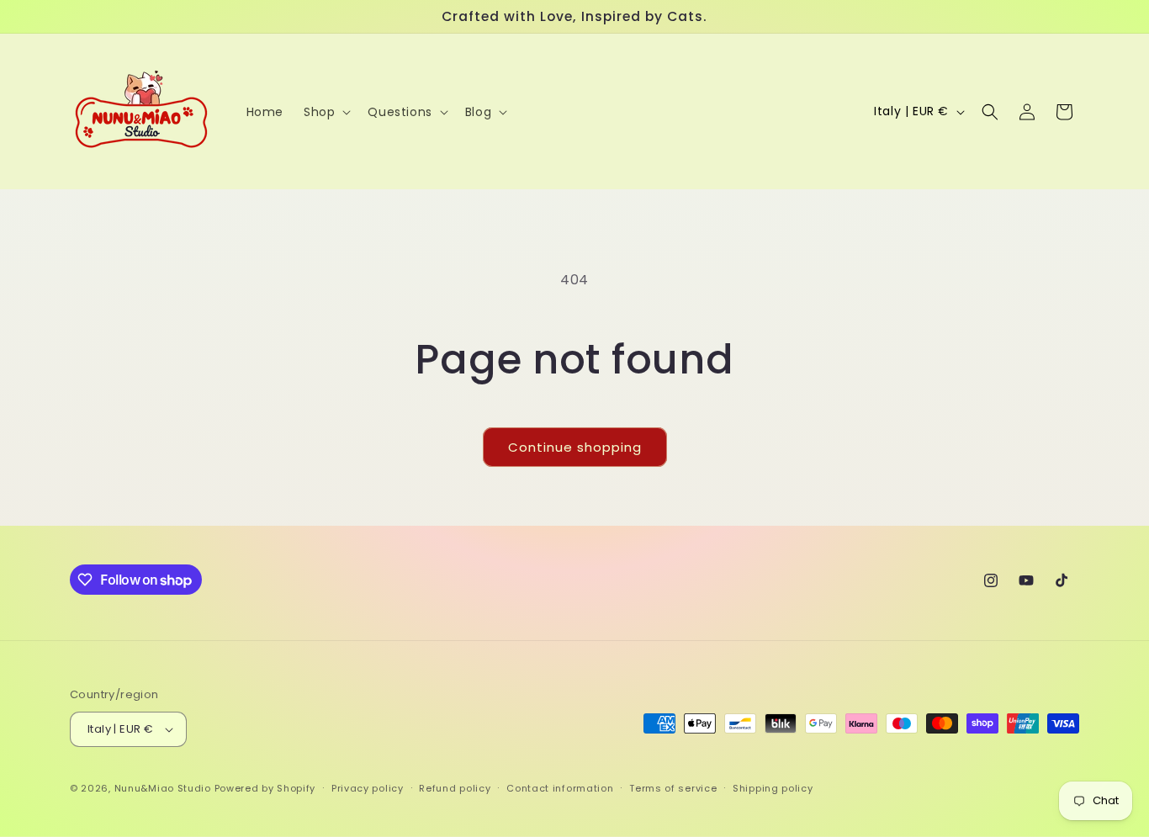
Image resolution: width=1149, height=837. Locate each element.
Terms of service (673, 788)
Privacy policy (367, 788)
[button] (325, 112)
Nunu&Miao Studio (162, 788)
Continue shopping (575, 447)
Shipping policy (773, 788)
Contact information (559, 788)
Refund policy (454, 788)
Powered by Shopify (265, 788)
